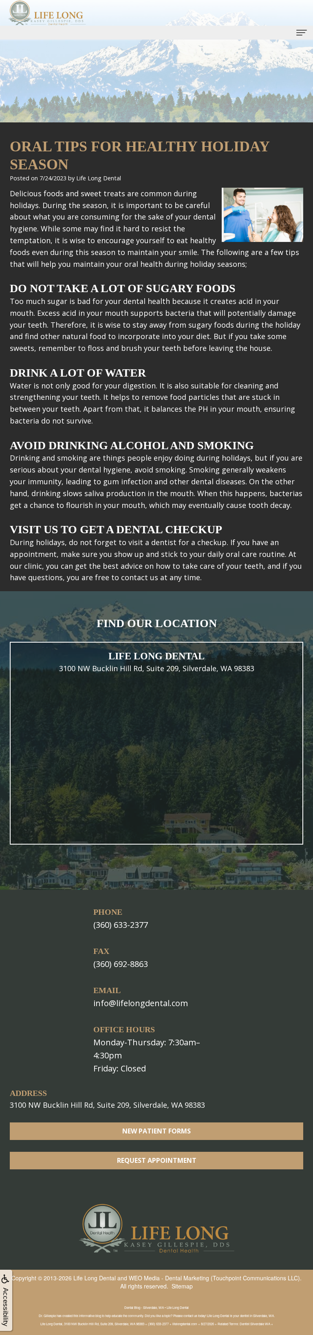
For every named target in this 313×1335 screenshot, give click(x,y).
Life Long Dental (94, 1278)
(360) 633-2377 (120, 924)
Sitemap (182, 1286)
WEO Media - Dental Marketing (169, 1278)
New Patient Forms (156, 1131)
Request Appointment (156, 1160)
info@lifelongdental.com (140, 1003)
